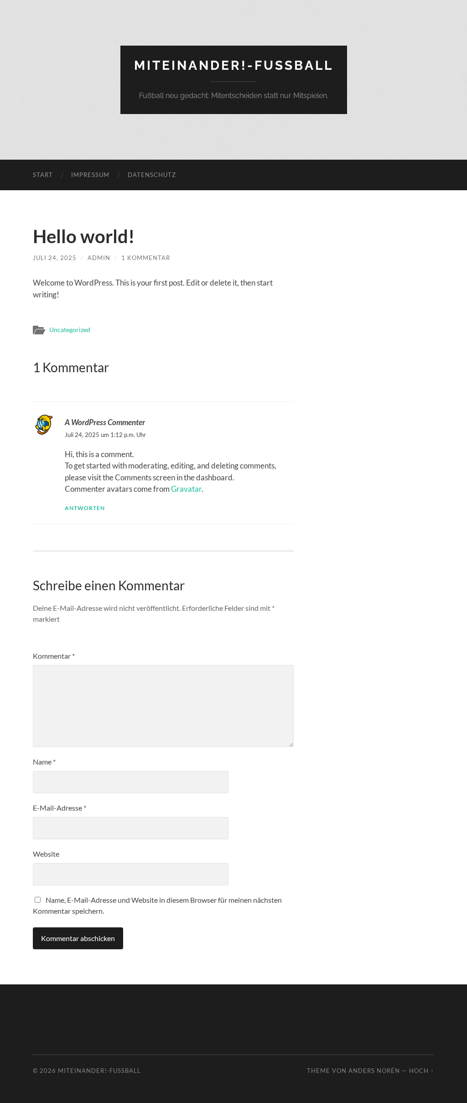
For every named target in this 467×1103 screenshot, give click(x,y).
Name (44, 761)
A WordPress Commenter (105, 422)
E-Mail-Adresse (59, 807)
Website (46, 853)
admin (99, 257)
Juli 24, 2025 (55, 257)
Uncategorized (69, 329)
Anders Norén (374, 1070)
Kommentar (54, 655)
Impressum (90, 174)
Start (43, 174)
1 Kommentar (145, 257)
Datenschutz (152, 174)
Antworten (85, 508)
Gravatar (186, 489)
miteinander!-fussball (233, 65)
